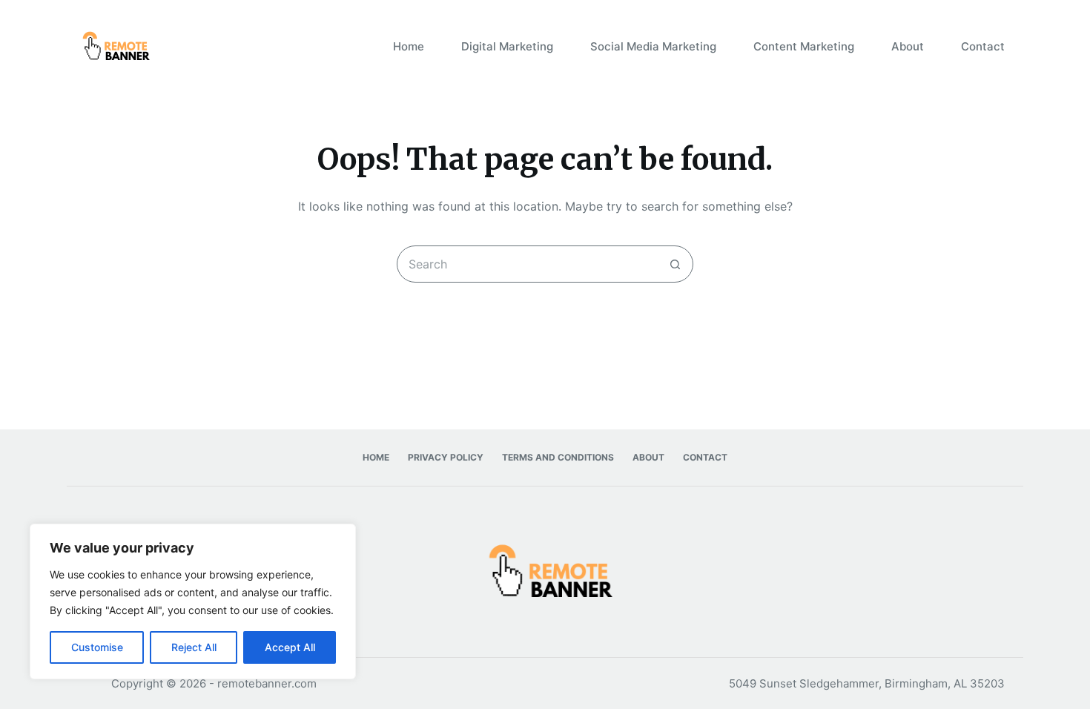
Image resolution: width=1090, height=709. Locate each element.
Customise (97, 647)
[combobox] (527, 264)
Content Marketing (803, 46)
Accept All (290, 647)
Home (408, 46)
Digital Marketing (507, 46)
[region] (193, 601)
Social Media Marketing (653, 46)
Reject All (194, 647)
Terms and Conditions (558, 457)
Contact (983, 46)
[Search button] (675, 264)
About (907, 46)
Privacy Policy (445, 457)
